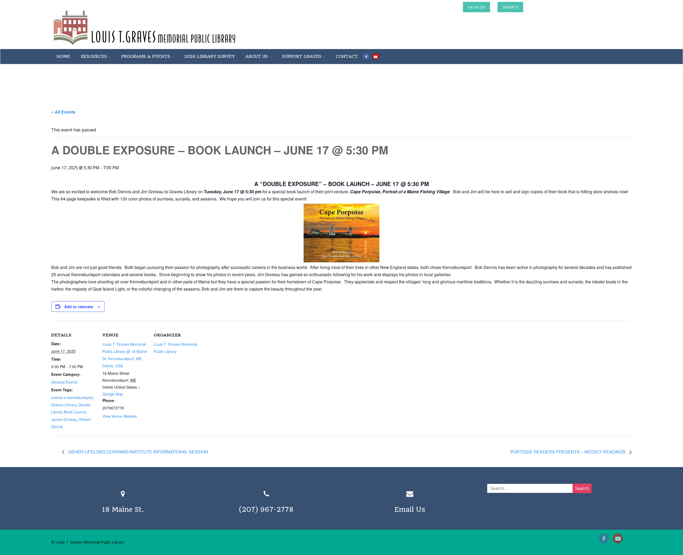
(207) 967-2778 (266, 509)
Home (63, 56)
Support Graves (301, 56)
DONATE (510, 7)
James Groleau (64, 419)
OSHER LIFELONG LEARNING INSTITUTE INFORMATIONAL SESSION (137, 452)
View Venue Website (119, 416)
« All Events (63, 112)
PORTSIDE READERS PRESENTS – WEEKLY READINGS (568, 452)
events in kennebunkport (72, 397)
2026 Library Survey (209, 56)
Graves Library (63, 404)
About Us (256, 56)
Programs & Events (145, 56)
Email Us (409, 509)
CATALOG (476, 7)
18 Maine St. (123, 509)
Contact (347, 56)
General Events (64, 382)
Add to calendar (78, 306)
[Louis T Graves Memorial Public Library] (158, 46)
